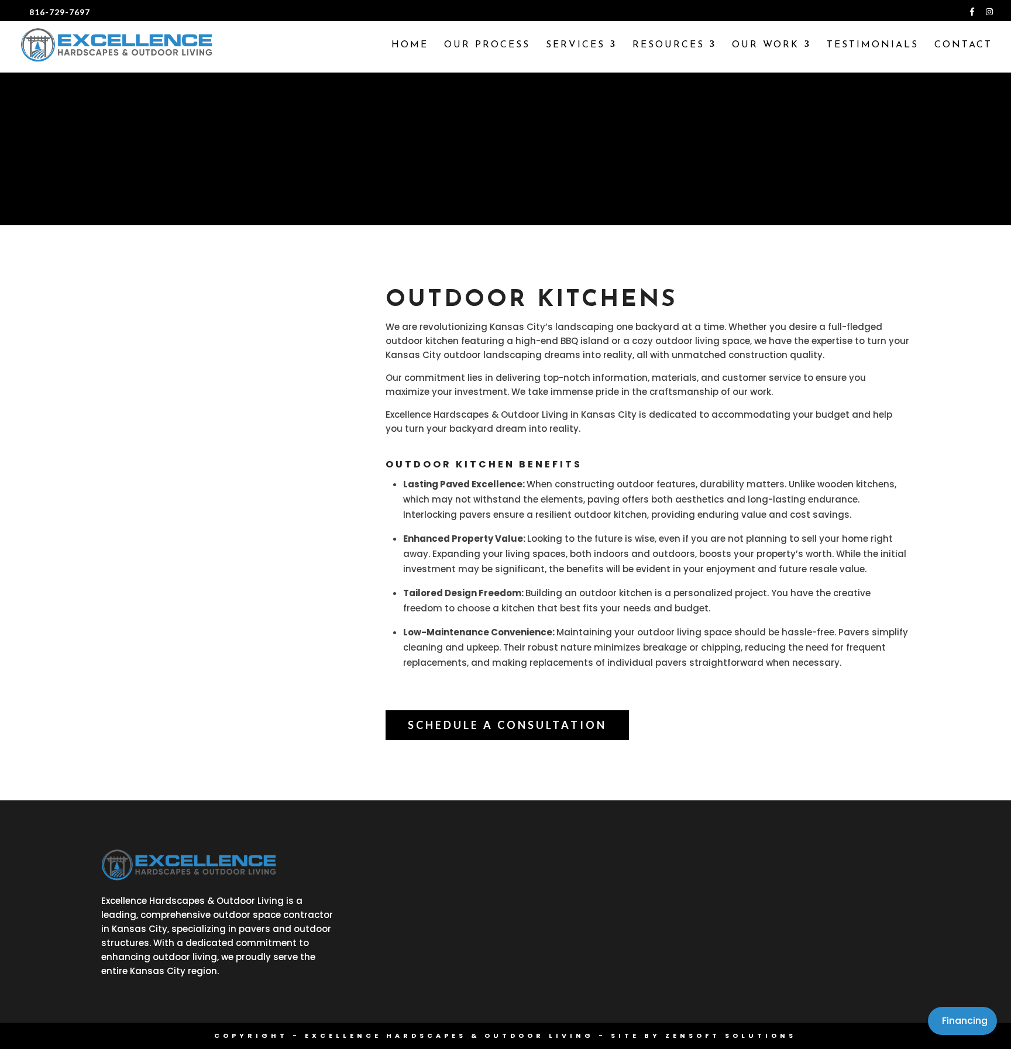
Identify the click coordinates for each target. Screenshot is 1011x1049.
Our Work (765, 45)
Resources (668, 45)
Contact (963, 45)
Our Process (487, 45)
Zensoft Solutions (730, 1035)
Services (575, 45)
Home (409, 45)
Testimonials (873, 45)
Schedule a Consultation (507, 724)
